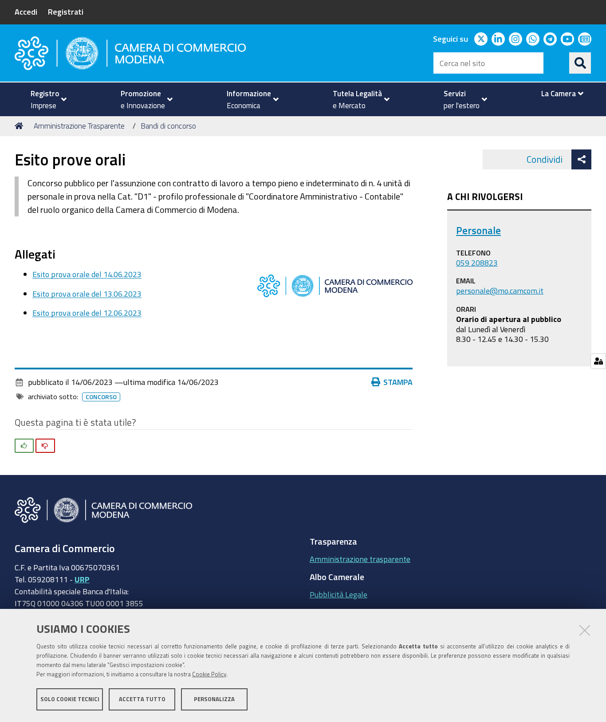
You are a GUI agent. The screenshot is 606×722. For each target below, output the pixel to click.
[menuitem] (44, 99)
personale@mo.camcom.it (499, 290)
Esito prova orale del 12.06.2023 (87, 313)
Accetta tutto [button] (142, 699)
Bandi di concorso (168, 125)
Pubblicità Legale (338, 594)
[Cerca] (580, 63)
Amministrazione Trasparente (79, 125)
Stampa (398, 382)
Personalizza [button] (214, 699)
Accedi (26, 12)
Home (20, 126)
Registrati (65, 12)
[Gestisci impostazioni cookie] (598, 361)
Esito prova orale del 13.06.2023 (87, 294)
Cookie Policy (209, 674)
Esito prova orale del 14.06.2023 (87, 274)
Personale (478, 230)
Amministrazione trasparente (360, 559)
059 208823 (477, 263)
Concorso (101, 397)
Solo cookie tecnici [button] (69, 699)
